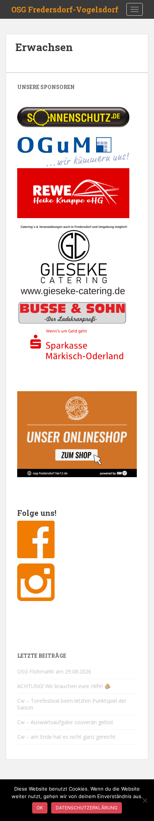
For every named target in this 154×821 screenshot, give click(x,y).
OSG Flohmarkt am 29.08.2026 (54, 671)
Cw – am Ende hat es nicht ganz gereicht (66, 736)
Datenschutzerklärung (86, 807)
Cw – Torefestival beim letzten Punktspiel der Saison (71, 704)
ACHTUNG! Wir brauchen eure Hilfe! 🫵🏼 (64, 686)
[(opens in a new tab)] (73, 116)
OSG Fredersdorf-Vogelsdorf (64, 9)
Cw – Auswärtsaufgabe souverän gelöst (65, 722)
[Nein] (144, 800)
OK (40, 807)
